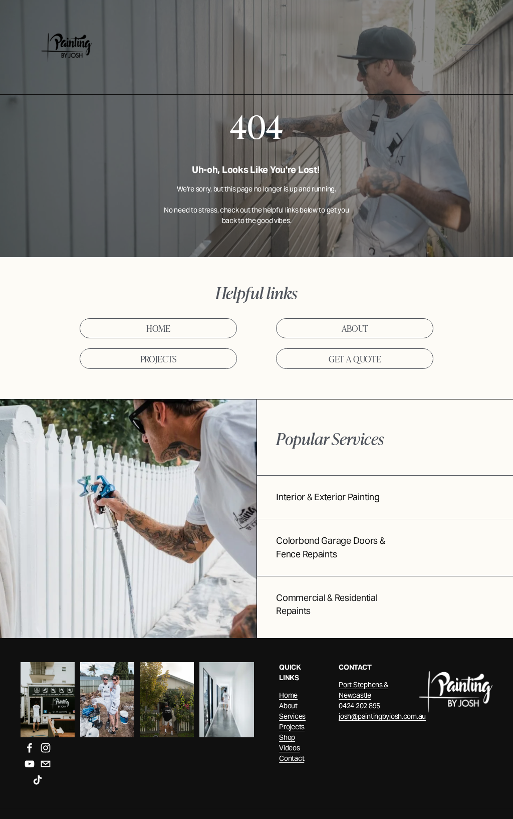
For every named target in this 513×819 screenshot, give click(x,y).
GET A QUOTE (355, 358)
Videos (289, 747)
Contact (291, 758)
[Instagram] (46, 748)
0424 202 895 (359, 705)
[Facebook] (30, 748)
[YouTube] (30, 764)
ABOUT (355, 328)
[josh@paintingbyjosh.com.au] (46, 764)
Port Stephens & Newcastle (363, 690)
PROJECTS (158, 358)
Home (288, 695)
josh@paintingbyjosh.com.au (382, 716)
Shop (287, 737)
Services (292, 716)
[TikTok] (38, 780)
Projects (292, 726)
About (288, 705)
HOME (158, 328)
